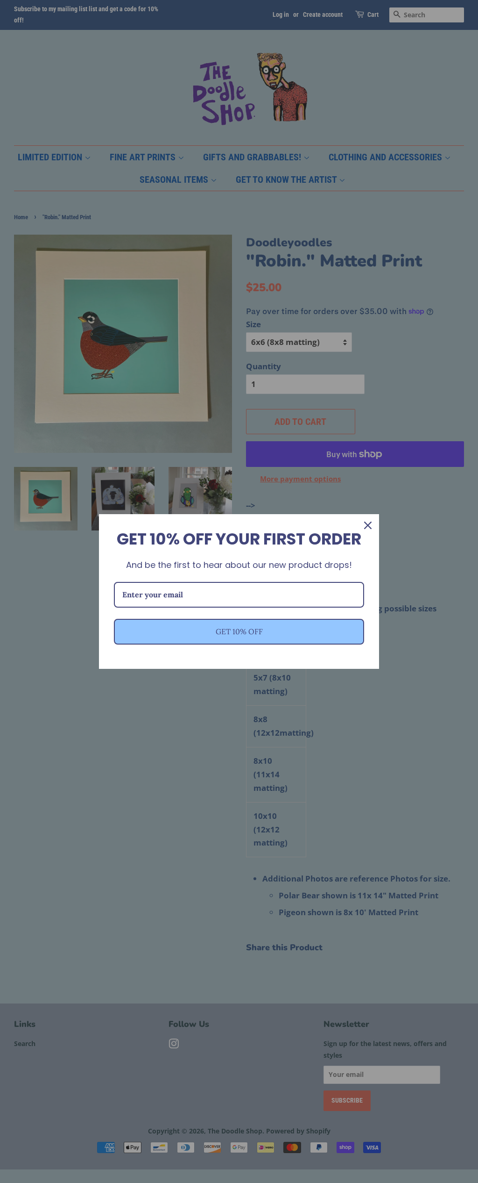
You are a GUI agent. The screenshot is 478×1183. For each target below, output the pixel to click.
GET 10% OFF (239, 631)
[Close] (368, 525)
